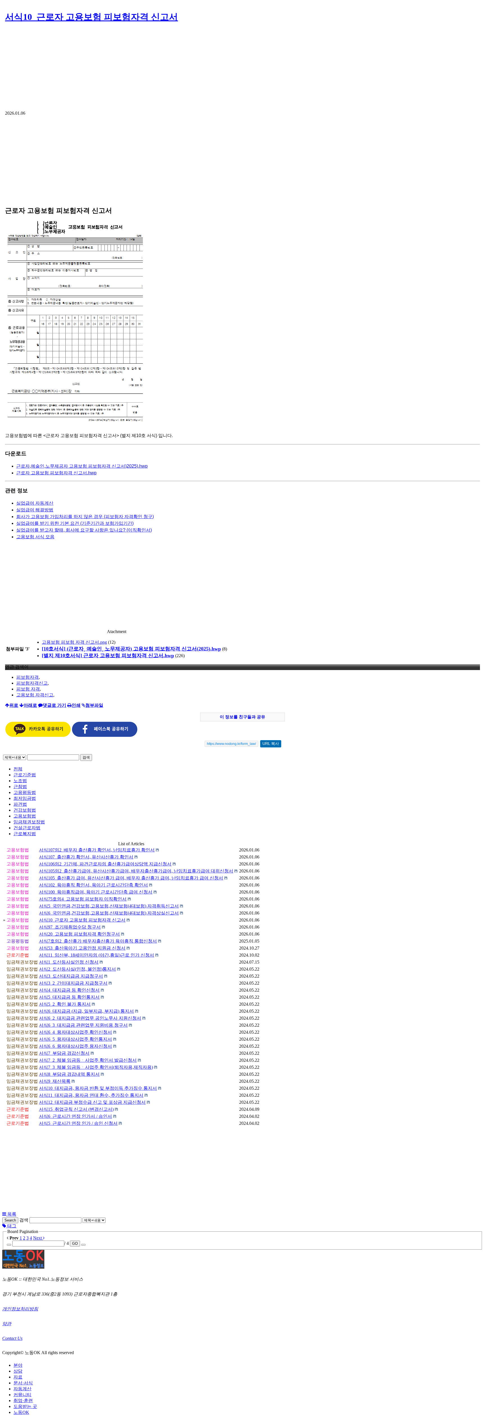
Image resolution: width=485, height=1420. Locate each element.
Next (38, 1238)
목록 (11, 1214)
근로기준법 (24, 774)
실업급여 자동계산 (34, 503)
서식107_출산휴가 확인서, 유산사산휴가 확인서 (86, 857)
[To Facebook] (105, 735)
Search (10, 1220)
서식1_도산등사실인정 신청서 (69, 962)
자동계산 (22, 1388)
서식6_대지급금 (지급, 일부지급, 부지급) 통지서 (86, 1011)
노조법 (20, 780)
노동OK (21, 1412)
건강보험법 (24, 810)
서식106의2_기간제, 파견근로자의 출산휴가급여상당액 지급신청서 (105, 864)
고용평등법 (24, 792)
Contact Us (12, 1338)
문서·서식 (23, 1382)
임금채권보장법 (29, 821)
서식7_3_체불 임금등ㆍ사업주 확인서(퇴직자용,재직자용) (96, 1067)
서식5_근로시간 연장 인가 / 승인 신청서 (78, 1123)
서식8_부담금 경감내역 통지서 (69, 1074)
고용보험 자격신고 (34, 694)
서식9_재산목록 (54, 1081)
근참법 (20, 786)
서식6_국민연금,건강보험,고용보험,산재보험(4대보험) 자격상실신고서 (109, 913)
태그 (11, 1225)
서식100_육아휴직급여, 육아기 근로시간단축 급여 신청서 (95, 892)
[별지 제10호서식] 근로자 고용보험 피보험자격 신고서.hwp (108, 655)
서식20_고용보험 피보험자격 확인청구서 (79, 934)
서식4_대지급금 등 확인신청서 (69, 990)
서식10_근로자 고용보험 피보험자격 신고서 (91, 17)
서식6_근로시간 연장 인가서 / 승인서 (75, 1116)
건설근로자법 (26, 827)
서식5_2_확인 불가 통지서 (65, 1004)
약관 (6, 1323)
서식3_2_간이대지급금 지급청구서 (73, 983)
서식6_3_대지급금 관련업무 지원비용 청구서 (83, 1025)
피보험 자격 (28, 689)
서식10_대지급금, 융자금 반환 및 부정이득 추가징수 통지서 (98, 1088)
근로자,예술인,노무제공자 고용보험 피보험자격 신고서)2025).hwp (82, 466)
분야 (17, 1365)
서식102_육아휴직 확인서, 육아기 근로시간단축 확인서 (93, 885)
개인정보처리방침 (20, 1308)
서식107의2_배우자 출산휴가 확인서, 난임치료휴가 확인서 (97, 850)
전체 (17, 768)
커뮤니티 (22, 1394)
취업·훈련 (23, 1400)
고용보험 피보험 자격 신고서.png (74, 642)
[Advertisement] (242, 68)
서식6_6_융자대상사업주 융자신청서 (75, 1046)
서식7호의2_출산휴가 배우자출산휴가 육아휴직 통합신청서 (98, 941)
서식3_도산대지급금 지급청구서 (71, 976)
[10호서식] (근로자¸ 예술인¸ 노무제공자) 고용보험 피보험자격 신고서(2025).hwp (131, 649)
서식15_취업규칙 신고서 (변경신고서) (76, 1109)
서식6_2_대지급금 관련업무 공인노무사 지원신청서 (90, 1018)
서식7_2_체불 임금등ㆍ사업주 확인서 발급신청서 (88, 1060)
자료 (17, 1377)
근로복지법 (24, 833)
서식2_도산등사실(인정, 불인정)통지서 (77, 969)
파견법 (20, 804)
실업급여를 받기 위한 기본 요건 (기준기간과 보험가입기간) (75, 523)
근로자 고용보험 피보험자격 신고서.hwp (56, 472)
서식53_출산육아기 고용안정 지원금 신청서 (82, 948)
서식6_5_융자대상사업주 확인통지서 (75, 1039)
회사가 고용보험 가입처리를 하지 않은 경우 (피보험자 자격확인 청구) (85, 516)
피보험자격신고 (32, 683)
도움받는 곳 (25, 1406)
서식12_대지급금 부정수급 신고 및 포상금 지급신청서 (92, 1102)
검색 (86, 757)
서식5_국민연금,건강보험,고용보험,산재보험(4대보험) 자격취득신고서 (109, 906)
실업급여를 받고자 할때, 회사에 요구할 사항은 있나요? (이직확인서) (84, 530)
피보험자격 (27, 677)
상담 (17, 1371)
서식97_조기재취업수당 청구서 (70, 927)
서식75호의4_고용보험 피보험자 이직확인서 (83, 899)
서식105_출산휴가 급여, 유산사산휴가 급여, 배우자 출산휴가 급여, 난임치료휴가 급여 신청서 (131, 878)
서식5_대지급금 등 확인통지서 (69, 997)
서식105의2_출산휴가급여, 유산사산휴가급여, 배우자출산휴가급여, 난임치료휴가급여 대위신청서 (136, 871)
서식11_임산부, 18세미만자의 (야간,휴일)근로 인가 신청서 (96, 955)
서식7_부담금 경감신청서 (64, 1053)
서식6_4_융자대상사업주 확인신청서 (75, 1032)
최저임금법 (24, 798)
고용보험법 (24, 816)
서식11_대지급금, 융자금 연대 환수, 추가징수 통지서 (91, 1095)
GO (75, 1243)
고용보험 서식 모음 (35, 536)
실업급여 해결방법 (34, 509)
